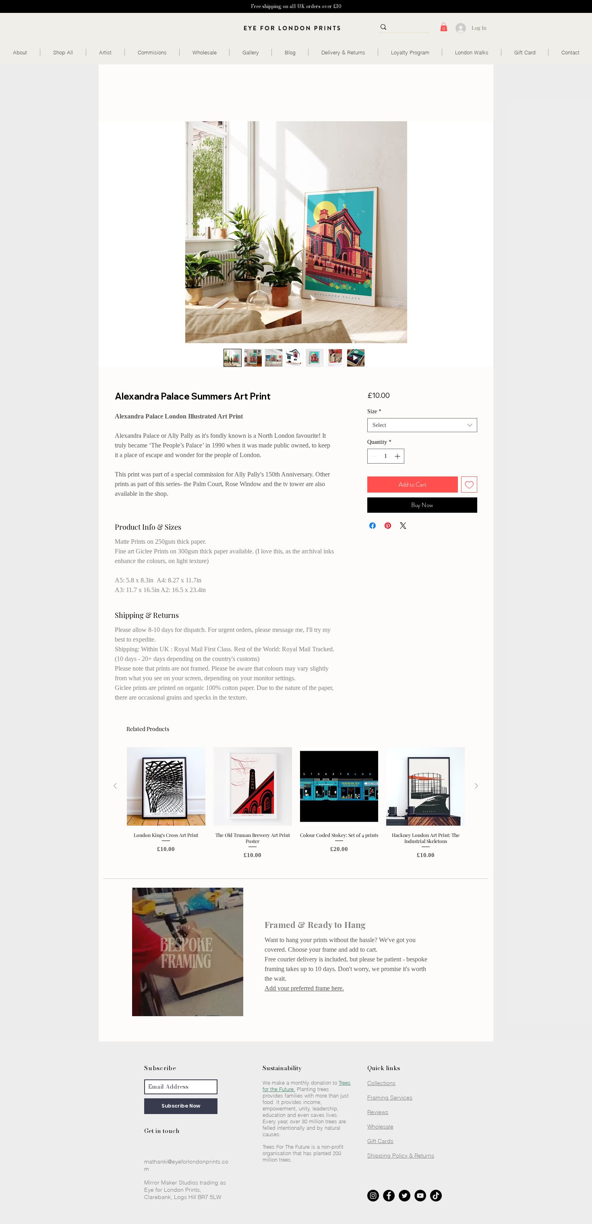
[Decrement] (373, 456)
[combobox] (422, 425)
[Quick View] (166, 786)
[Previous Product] (115, 786)
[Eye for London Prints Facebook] (389, 1195)
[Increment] (398, 456)
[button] (443, 27)
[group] (295, 806)
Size (374, 411)
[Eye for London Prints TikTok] (436, 1195)
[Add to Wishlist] (469, 484)
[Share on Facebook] (372, 525)
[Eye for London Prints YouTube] (420, 1195)
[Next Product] (476, 786)
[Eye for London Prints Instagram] (373, 1195)
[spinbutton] (386, 456)
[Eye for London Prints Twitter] (404, 1195)
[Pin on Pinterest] (388, 525)
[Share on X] (403, 525)
